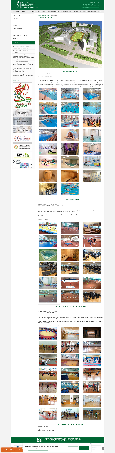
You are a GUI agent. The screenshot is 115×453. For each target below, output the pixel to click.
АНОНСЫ (16, 43)
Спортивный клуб (45, 15)
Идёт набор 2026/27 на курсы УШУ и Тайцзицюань (21, 51)
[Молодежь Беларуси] (22, 155)
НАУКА (23, 11)
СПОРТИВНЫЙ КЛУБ (66, 11)
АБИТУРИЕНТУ (16, 15)
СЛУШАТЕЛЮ (16, 22)
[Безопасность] (22, 121)
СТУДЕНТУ (15, 18)
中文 (98, 2)
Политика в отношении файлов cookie (38, 450)
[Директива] (22, 113)
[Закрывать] (90, 443)
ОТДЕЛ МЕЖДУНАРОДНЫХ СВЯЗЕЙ (36, 11)
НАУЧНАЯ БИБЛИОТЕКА (53, 11)
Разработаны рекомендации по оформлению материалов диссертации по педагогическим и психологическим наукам (23, 75)
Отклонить (73, 448)
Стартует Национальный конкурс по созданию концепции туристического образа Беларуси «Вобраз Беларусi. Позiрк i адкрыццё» (23, 57)
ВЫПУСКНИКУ (16, 25)
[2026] (22, 95)
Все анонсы (16, 80)
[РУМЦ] (22, 138)
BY (92, 2)
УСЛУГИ (76, 11)
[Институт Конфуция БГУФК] (22, 147)
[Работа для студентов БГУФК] (22, 129)
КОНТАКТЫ (15, 38)
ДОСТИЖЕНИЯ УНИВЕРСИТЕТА (20, 32)
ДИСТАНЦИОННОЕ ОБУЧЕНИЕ (20, 35)
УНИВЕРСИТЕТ (16, 11)
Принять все (84, 448)
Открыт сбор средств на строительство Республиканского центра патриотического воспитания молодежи (23, 70)
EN (95, 2)
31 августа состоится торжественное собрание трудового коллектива (22, 47)
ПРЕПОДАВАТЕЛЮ (17, 28)
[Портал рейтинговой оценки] (22, 164)
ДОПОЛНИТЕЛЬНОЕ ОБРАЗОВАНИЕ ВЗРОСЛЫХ (91, 11)
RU (90, 2)
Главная (39, 15)
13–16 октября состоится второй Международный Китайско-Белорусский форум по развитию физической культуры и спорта (23, 64)
